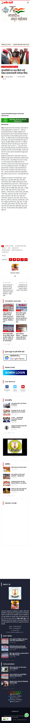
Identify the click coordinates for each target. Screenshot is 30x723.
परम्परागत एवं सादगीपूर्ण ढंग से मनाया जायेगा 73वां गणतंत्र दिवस (21, 287)
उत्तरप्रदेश (9, 66)
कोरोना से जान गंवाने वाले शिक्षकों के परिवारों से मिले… (19, 682)
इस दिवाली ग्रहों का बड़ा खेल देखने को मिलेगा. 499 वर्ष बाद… (19, 482)
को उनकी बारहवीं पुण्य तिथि (20, 246)
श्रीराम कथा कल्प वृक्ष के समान (18, 467)
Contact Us (15, 711)
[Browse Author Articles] (15, 267)
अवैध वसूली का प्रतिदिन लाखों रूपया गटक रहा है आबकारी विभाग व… (18, 640)
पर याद (9, 248)
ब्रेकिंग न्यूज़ (15, 66)
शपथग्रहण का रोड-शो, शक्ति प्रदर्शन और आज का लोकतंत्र (18, 411)
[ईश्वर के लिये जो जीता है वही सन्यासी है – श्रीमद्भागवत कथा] (6, 476)
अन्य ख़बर (4, 66)
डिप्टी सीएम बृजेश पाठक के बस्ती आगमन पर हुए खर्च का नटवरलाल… (18, 647)
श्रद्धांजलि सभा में (5, 252)
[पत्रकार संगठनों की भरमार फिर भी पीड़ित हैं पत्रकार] (6, 428)
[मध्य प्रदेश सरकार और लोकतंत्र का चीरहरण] (6, 405)
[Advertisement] (15, 31)
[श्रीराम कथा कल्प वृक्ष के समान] (6, 469)
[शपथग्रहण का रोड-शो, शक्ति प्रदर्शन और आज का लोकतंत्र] (6, 412)
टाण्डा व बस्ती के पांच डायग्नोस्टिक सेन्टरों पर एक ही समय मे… (18, 675)
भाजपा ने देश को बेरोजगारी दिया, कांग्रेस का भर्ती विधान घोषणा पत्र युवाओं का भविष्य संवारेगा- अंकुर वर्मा (8, 290)
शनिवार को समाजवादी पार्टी (17, 250)
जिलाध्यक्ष (4, 248)
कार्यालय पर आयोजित (9, 246)
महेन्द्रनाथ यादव (15, 248)
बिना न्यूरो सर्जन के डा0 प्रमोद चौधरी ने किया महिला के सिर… (19, 654)
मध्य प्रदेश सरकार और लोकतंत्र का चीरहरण (18, 404)
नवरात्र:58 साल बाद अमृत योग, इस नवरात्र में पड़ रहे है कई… (19, 489)
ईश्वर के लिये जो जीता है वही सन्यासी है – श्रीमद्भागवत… (18, 475)
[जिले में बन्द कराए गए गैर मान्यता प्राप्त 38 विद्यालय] (4, 669)
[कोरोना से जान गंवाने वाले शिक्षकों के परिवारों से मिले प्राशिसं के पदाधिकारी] (4, 683)
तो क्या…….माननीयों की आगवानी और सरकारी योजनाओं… (17, 419)
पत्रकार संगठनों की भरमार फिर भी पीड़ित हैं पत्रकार (19, 426)
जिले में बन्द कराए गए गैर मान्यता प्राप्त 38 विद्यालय (18, 668)
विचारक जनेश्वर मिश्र (6, 250)
